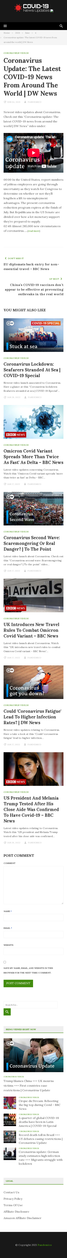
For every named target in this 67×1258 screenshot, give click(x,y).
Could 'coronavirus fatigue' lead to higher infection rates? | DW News (32, 716)
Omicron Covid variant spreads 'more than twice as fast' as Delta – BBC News (33, 456)
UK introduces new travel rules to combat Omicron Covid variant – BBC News (31, 630)
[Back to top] (57, 1248)
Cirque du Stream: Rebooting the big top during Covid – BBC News (39, 1105)
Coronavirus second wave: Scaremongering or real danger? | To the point (32, 543)
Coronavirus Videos (16, 53)
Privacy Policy (13, 1198)
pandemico (34, 102)
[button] (5, 26)
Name (8, 911)
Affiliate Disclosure (16, 1211)
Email (8, 928)
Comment (10, 863)
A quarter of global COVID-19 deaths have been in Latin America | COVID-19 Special (39, 1122)
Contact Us (11, 1192)
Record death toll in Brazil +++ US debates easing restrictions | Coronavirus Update (41, 1139)
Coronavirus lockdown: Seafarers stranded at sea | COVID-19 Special (32, 369)
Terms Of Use (13, 1205)
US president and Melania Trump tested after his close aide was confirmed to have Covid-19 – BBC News (31, 809)
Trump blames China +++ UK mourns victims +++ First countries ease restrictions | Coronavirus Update (29, 1085)
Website (8, 945)
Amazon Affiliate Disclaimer (22, 1218)
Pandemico (45, 1245)
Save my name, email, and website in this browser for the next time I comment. (28, 970)
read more (33, 231)
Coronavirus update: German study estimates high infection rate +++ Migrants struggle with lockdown (41, 1157)
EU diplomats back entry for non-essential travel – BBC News (31, 266)
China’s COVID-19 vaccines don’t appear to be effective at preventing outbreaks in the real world (34, 289)
